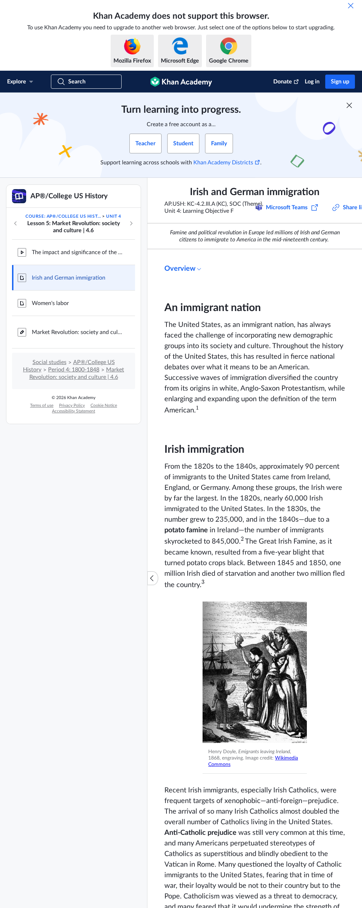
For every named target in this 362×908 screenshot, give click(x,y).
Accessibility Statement (73, 411)
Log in (312, 81)
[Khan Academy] (181, 81)
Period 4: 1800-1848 (73, 370)
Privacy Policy (72, 405)
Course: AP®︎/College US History (63, 216)
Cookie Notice (103, 405)
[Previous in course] (15, 223)
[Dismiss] (350, 5)
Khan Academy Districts (223, 162)
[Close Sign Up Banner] (349, 105)
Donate (282, 81)
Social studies (49, 362)
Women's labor (50, 303)
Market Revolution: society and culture (78, 332)
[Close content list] (152, 578)
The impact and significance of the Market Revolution (78, 252)
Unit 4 (113, 216)
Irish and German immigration (68, 278)
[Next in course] (131, 223)
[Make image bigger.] (255, 672)
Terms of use (41, 405)
